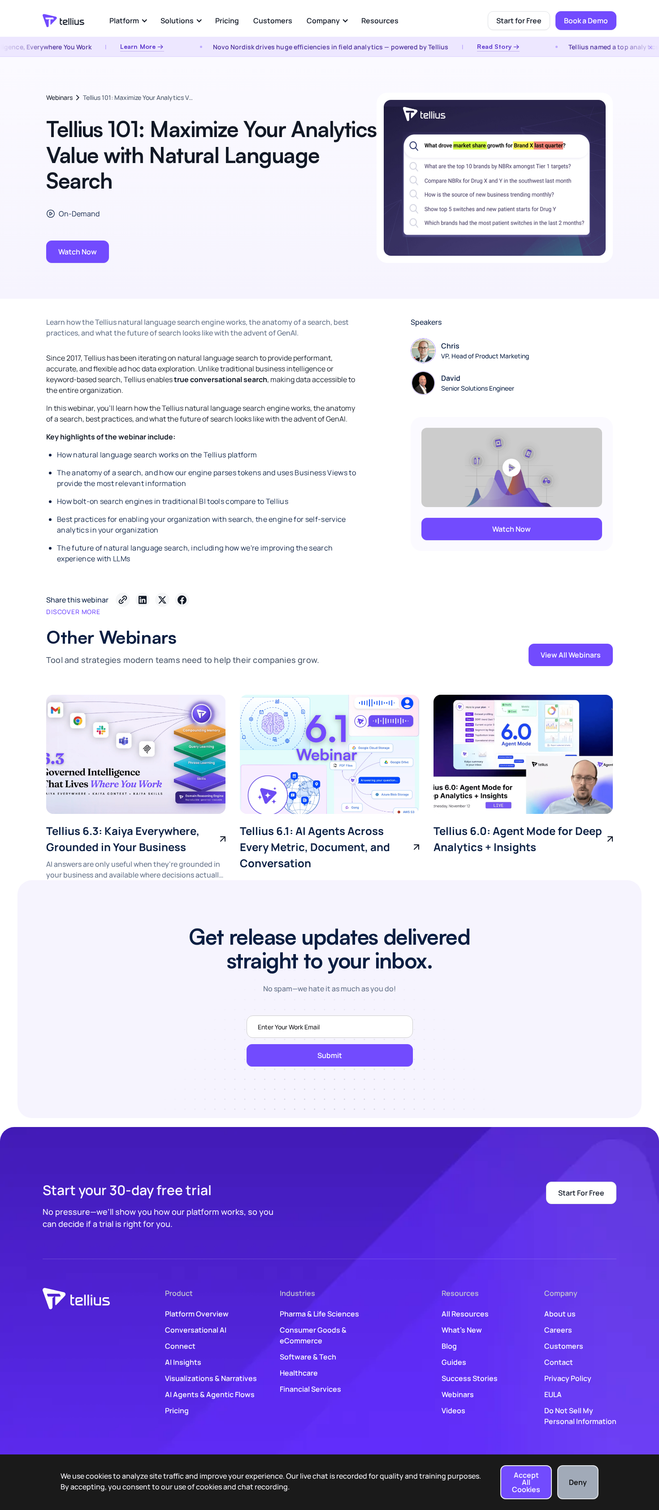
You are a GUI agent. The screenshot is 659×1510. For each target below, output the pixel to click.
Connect (180, 1346)
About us (560, 1314)
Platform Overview (197, 1314)
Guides (454, 1362)
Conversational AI (195, 1330)
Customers (272, 21)
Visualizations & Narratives (211, 1378)
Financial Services (310, 1389)
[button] (127, 20)
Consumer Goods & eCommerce (313, 1335)
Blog (449, 1346)
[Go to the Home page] (63, 20)
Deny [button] (578, 1482)
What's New (462, 1330)
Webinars (59, 97)
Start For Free (581, 1193)
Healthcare (299, 1373)
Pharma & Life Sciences (319, 1314)
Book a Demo (586, 21)
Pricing (227, 21)
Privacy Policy (567, 1378)
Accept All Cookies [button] (526, 1482)
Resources (380, 21)
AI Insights (183, 1362)
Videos (453, 1410)
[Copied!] (123, 600)
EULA (553, 1394)
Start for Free (519, 21)
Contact (558, 1362)
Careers (558, 1330)
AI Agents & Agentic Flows (210, 1394)
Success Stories (470, 1378)
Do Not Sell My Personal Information (580, 1416)
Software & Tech (308, 1357)
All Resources (465, 1314)
